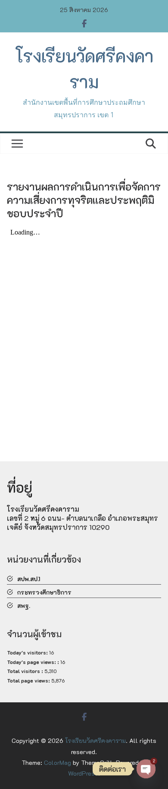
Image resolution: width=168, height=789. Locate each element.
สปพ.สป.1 (28, 579)
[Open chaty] (146, 767)
